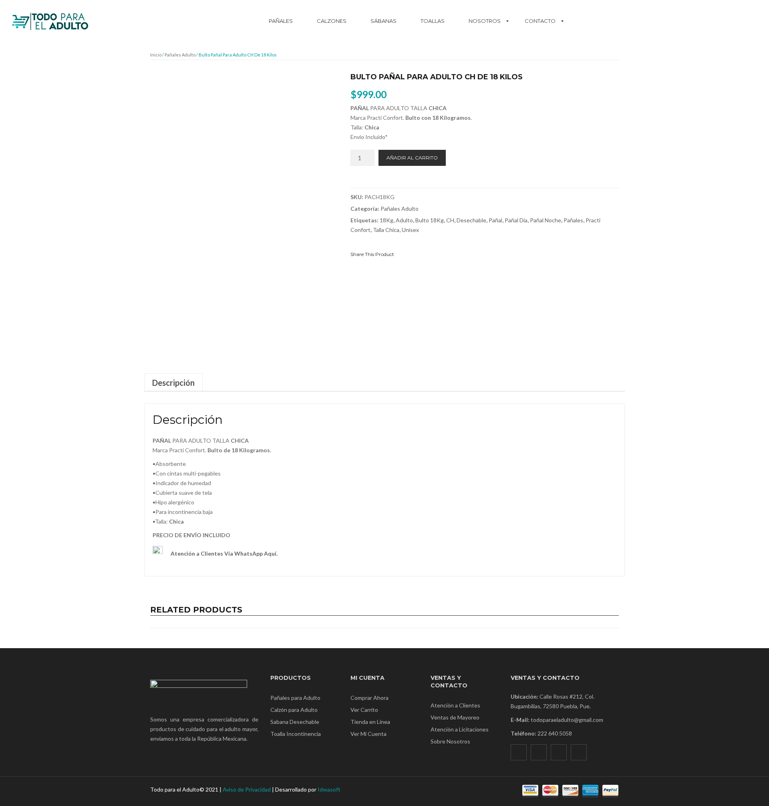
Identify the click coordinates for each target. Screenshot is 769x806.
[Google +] (443, 253)
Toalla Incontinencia (295, 733)
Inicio (155, 54)
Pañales (573, 220)
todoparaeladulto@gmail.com (567, 719)
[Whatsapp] (579, 752)
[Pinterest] (429, 253)
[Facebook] (401, 253)
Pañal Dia (516, 220)
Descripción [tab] (173, 382)
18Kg (386, 220)
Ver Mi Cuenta (368, 733)
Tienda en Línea (370, 721)
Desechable (471, 220)
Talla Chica (386, 229)
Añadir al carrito (412, 158)
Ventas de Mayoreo (455, 717)
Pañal (495, 220)
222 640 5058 (554, 733)
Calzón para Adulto (294, 709)
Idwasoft (329, 789)
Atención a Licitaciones (460, 729)
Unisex (410, 229)
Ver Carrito (364, 709)
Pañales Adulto (180, 54)
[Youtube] (559, 752)
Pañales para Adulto (295, 697)
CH (450, 220)
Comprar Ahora (369, 697)
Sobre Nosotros (450, 741)
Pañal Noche (545, 220)
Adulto (404, 220)
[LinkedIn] (457, 253)
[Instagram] (539, 752)
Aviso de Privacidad (247, 789)
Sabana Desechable (294, 721)
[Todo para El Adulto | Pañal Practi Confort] (50, 17)
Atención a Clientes (455, 705)
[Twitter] (415, 253)
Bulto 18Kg (429, 220)
